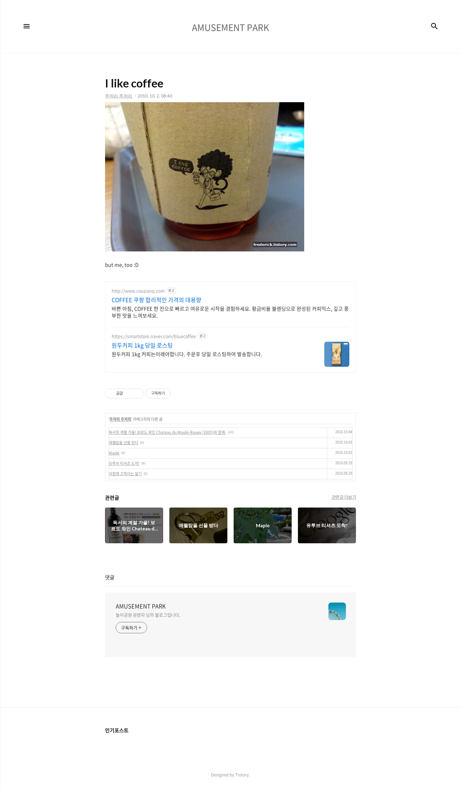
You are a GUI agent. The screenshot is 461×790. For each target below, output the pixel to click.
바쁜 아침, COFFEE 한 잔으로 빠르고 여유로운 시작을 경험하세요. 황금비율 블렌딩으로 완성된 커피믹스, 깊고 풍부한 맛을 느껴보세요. (230, 312)
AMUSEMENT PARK (141, 606)
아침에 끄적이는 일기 (125, 474)
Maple (114, 453)
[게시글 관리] (136, 393)
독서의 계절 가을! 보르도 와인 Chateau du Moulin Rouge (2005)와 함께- (167, 432)
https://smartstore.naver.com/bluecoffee (154, 336)
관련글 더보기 (344, 497)
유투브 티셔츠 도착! (124, 463)
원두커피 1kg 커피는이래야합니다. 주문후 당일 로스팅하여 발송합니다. (187, 353)
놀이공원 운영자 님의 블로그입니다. (148, 615)
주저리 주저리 (120, 419)
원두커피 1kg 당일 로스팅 (142, 345)
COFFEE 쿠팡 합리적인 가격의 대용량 (156, 300)
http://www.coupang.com (138, 290)
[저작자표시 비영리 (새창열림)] (176, 393)
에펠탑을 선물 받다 (123, 442)
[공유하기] (129, 393)
